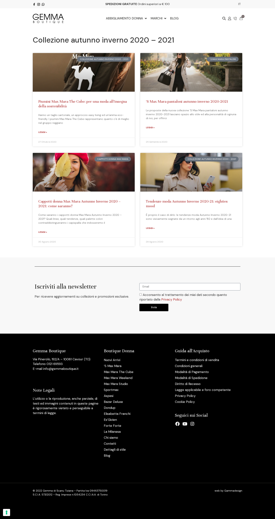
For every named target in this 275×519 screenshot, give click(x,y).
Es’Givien (110, 420)
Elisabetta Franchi (117, 414)
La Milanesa (112, 432)
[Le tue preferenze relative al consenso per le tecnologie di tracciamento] (6, 512)
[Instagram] (192, 424)
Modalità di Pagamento (192, 372)
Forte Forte (112, 426)
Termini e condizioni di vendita (197, 360)
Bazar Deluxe (113, 402)
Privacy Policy (171, 300)
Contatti (110, 444)
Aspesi (108, 396)
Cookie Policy (185, 402)
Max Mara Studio (116, 384)
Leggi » (42, 132)
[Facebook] (177, 424)
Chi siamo (111, 438)
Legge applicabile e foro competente (203, 390)
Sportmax (111, 390)
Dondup (109, 408)
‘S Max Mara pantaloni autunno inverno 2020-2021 (187, 101)
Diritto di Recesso (188, 384)
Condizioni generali (188, 366)
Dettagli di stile (115, 449)
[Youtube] (185, 424)
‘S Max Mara (112, 366)
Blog (107, 455)
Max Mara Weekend (118, 378)
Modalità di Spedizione (191, 378)
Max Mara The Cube (118, 372)
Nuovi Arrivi (112, 360)
